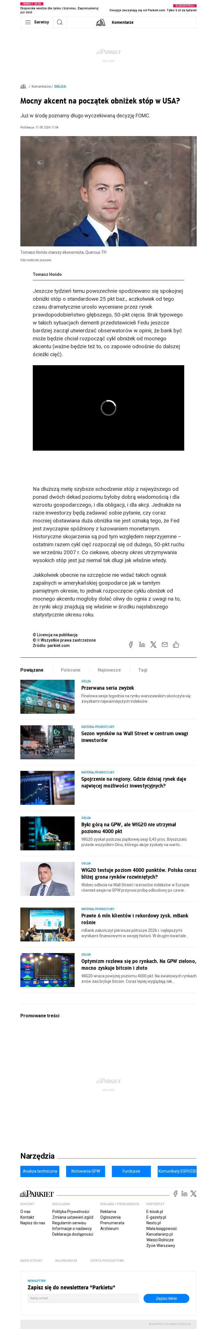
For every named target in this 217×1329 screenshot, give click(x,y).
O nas (25, 1211)
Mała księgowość (161, 1228)
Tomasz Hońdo (47, 274)
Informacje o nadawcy (72, 1228)
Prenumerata (112, 1223)
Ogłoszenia (110, 1217)
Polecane (71, 670)
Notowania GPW (85, 1171)
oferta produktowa (107, 1261)
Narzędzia (37, 1156)
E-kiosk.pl (154, 1211)
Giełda (60, 87)
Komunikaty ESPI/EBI (177, 1171)
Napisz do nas (32, 1223)
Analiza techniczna (40, 1171)
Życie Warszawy (160, 1245)
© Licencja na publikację (55, 635)
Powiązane (32, 670)
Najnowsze (109, 670)
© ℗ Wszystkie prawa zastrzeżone (64, 640)
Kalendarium (66, 1261)
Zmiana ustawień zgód (72, 1217)
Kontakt (27, 1217)
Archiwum (109, 1228)
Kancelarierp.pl (159, 1234)
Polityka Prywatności (70, 1211)
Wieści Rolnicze (160, 1240)
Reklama (108, 1211)
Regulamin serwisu (69, 1223)
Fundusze (131, 1171)
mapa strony (31, 1261)
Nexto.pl (153, 1223)
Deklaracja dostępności (72, 1234)
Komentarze (123, 22)
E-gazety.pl (156, 1217)
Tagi (142, 670)
